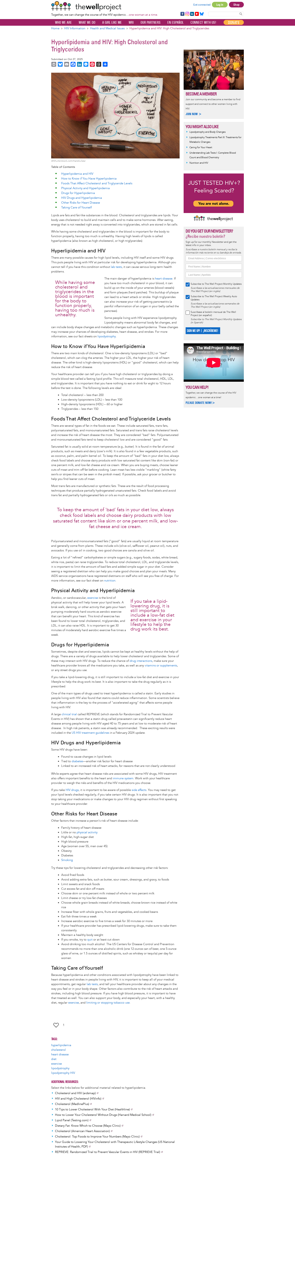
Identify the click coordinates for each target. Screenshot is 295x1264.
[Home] (104, 6)
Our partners (150, 22)
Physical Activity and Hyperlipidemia (85, 188)
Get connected (202, 4)
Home (55, 28)
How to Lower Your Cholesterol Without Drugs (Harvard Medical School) (103, 1115)
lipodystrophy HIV (63, 1073)
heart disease (163, 279)
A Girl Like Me (112, 22)
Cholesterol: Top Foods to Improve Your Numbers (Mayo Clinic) (97, 1137)
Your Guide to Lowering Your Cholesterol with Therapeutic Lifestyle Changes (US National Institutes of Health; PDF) (115, 1144)
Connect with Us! (203, 22)
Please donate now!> (200, 403)
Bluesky (202, 14)
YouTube (196, 14)
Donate (233, 22)
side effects (139, 790)
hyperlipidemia (61, 1045)
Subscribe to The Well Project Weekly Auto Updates (214, 298)
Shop (236, 4)
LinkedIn (192, 14)
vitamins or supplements (161, 665)
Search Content (241, 14)
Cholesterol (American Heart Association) (82, 1131)
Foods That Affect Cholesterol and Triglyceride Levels (96, 183)
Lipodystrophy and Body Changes (207, 132)
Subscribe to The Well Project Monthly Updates (216, 284)
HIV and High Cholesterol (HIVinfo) (78, 1099)
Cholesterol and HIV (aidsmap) (75, 1093)
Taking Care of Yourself (76, 207)
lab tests (116, 267)
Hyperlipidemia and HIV (77, 174)
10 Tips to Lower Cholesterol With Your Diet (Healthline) (92, 1109)
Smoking (67, 860)
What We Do (87, 22)
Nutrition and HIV (198, 162)
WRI (131, 22)
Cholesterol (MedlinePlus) (72, 1104)
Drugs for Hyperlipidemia (78, 193)
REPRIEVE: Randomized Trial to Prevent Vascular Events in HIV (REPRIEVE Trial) (107, 1152)
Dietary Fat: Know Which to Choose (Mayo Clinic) (88, 1126)
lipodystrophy (107, 336)
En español (175, 22)
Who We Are (63, 22)
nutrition (109, 581)
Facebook (182, 14)
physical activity (87, 832)
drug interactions (141, 661)
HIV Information (74, 28)
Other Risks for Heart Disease (80, 203)
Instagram (187, 14)
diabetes (77, 761)
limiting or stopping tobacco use (108, 1003)
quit (90, 940)
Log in (219, 4)
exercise (92, 598)
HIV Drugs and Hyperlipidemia (81, 198)
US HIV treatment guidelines (90, 733)
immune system (123, 778)
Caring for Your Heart (200, 147)
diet (53, 1059)
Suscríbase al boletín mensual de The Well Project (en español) (213, 314)
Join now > (194, 114)
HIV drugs (72, 790)
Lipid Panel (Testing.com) (71, 1120)
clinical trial (69, 714)
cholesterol (58, 1050)
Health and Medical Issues (107, 28)
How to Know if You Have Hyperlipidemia (89, 179)
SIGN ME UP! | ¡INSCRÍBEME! (202, 331)
